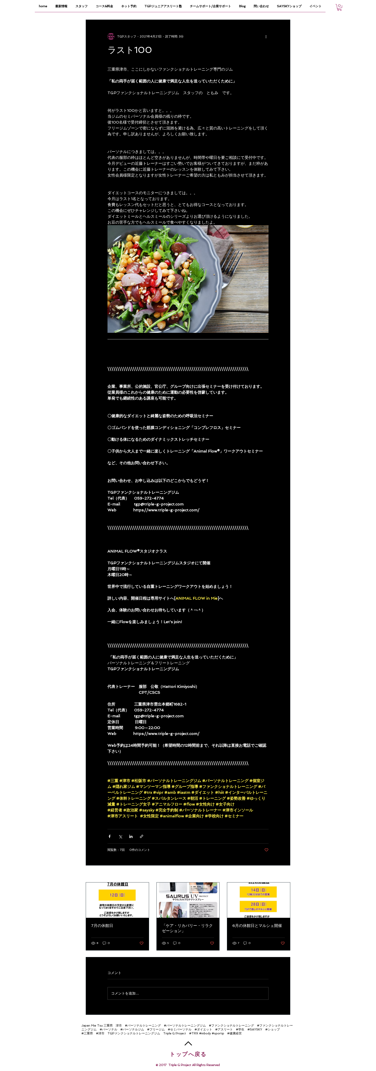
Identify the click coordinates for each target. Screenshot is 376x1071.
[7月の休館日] (117, 900)
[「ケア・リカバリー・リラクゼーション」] (188, 900)
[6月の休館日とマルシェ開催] (258, 900)
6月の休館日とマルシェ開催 (257, 925)
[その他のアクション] (266, 36)
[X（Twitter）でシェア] (120, 836)
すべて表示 (282, 874)
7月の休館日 (102, 925)
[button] (339, 7)
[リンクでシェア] (141, 836)
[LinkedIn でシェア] (131, 836)
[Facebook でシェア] (109, 836)
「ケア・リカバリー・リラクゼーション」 (187, 928)
